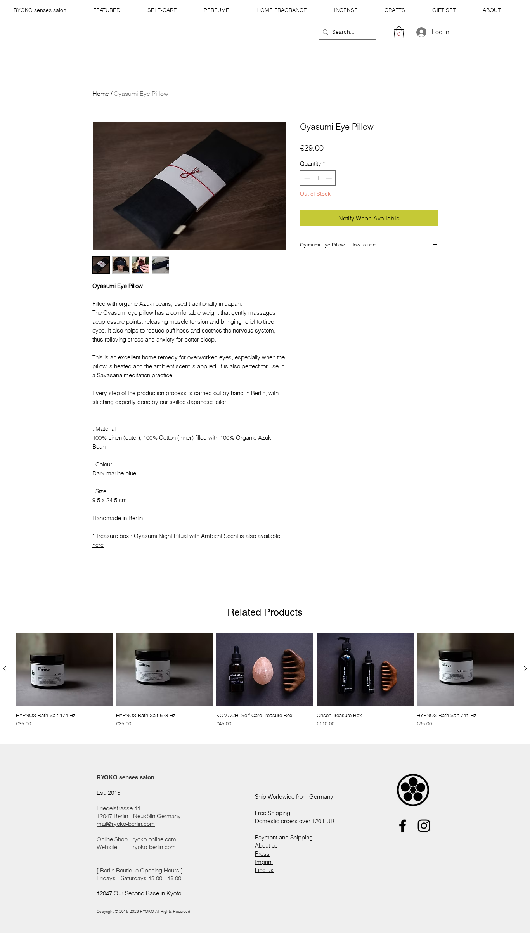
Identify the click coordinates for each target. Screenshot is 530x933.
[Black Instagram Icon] (424, 825)
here (98, 544)
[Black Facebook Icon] (402, 825)
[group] (265, 683)
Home (100, 93)
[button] (107, 10)
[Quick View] (64, 669)
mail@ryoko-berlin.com (126, 823)
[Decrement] (306, 178)
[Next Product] (525, 668)
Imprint (264, 861)
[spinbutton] (318, 178)
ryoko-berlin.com (154, 847)
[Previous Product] (4, 668)
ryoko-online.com (154, 839)
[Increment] (329, 178)
